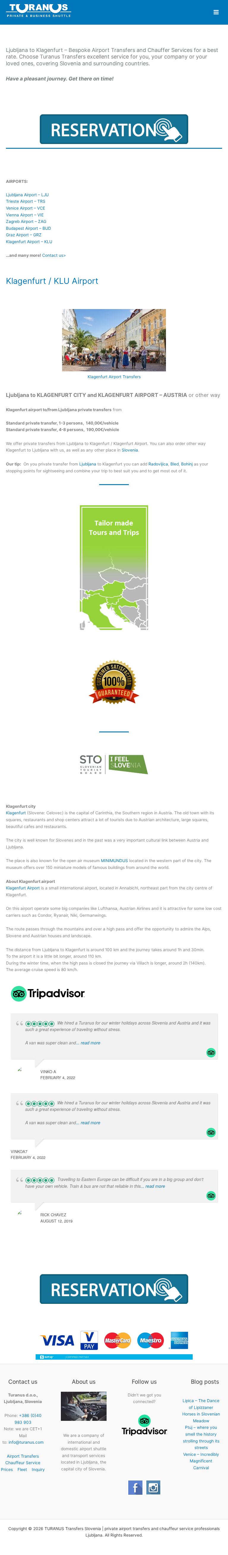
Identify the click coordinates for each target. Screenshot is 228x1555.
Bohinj (187, 464)
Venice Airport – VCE (25, 208)
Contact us (114, 610)
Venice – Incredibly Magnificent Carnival (201, 1461)
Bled (174, 464)
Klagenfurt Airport (23, 888)
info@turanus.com (26, 1442)
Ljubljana (87, 464)
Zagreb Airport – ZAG (26, 221)
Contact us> (54, 255)
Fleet (22, 1469)
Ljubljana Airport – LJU (27, 194)
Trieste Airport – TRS (25, 201)
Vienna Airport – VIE (25, 215)
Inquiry (38, 1469)
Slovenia (130, 450)
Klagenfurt (16, 812)
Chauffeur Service (22, 1462)
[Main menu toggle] (216, 12)
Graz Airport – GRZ (24, 234)
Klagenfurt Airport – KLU (29, 241)
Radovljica (158, 464)
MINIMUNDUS (114, 860)
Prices (7, 1469)
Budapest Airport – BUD (28, 228)
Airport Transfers (23, 1456)
